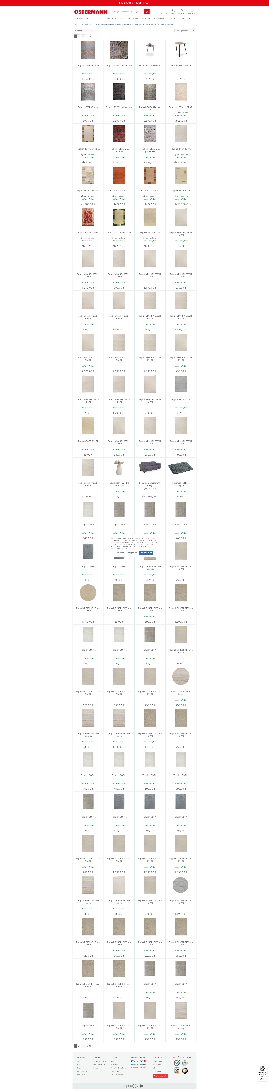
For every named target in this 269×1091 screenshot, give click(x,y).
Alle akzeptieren (146, 553)
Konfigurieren (132, 553)
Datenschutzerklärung (119, 548)
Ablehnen (120, 553)
